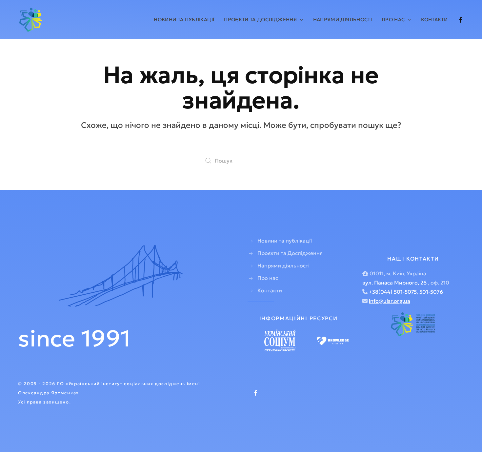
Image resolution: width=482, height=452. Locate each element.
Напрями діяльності (342, 19)
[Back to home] (31, 20)
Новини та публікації (184, 19)
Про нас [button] (393, 19)
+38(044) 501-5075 (393, 291)
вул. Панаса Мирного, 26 (394, 282)
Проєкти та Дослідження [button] (260, 19)
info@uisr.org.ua (389, 301)
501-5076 (431, 291)
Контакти (434, 19)
